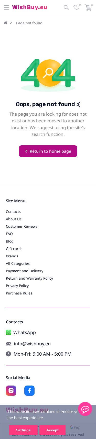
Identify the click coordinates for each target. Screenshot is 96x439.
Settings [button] (23, 430)
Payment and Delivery (24, 270)
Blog (10, 241)
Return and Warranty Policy (29, 278)
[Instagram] (11, 391)
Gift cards (14, 248)
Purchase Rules (19, 293)
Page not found (29, 22)
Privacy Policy (17, 285)
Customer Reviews (21, 226)
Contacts (13, 211)
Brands (12, 256)
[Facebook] (29, 391)
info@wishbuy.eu (32, 343)
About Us (14, 218)
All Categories (18, 263)
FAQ (9, 233)
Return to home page (50, 151)
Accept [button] (52, 430)
